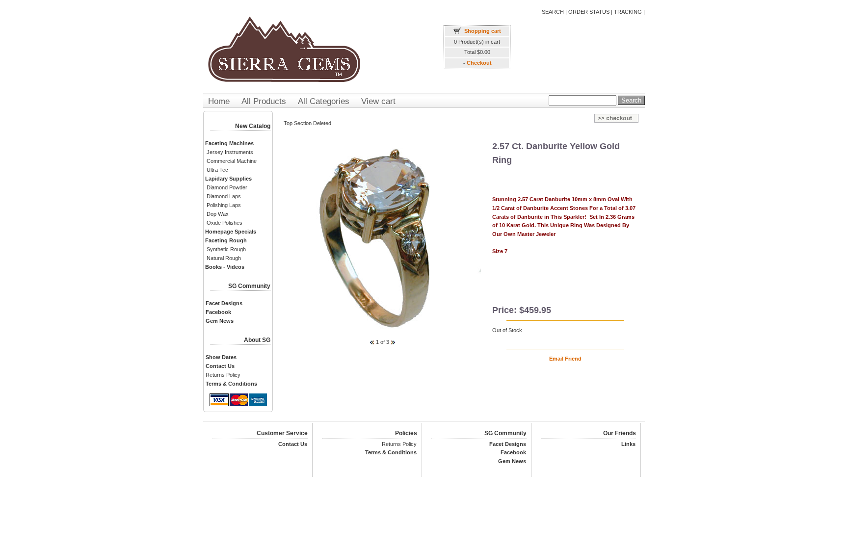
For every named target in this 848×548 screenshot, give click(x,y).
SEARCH (553, 12)
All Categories (323, 101)
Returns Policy (223, 375)
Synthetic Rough (226, 249)
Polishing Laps (224, 205)
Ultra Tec (217, 170)
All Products (263, 101)
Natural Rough (224, 258)
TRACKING (628, 12)
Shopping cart (482, 31)
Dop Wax (218, 214)
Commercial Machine (232, 161)
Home (219, 101)
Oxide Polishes (224, 223)
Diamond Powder (227, 187)
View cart (378, 101)
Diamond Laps (224, 196)
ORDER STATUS (589, 12)
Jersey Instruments (230, 152)
